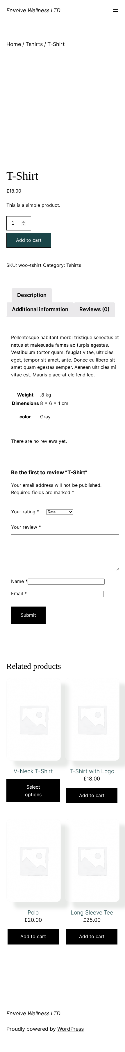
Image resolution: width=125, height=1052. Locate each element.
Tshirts (34, 44)
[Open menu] (115, 10)
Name (19, 581)
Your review (26, 527)
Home (13, 44)
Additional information (40, 309)
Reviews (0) (94, 309)
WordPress (70, 1029)
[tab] (32, 295)
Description (32, 295)
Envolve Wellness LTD (33, 10)
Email (19, 593)
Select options (33, 790)
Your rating (25, 511)
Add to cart (29, 240)
